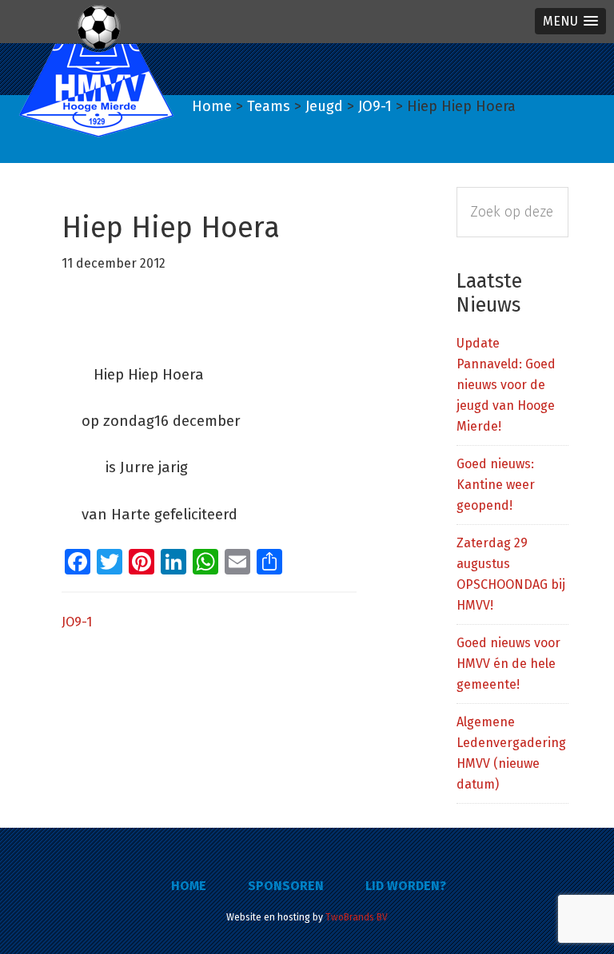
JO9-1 (77, 622)
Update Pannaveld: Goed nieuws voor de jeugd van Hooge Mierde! (506, 385)
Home (188, 885)
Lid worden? (405, 885)
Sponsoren (286, 885)
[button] (570, 21)
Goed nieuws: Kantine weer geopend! (496, 484)
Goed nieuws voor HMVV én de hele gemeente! (508, 663)
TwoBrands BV (356, 917)
